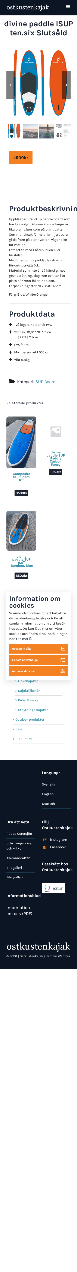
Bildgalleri (14, 868)
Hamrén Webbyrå (58, 956)
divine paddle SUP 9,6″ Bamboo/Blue (22, 561)
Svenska (48, 784)
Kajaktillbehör (29, 691)
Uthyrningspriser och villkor (19, 845)
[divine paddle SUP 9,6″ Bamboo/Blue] (21, 513)
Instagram (58, 839)
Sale (18, 729)
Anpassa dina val (23, 671)
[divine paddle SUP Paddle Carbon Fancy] (56, 419)
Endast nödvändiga (25, 660)
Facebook (58, 847)
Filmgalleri (14, 877)
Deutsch (48, 804)
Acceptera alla (21, 648)
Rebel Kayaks (28, 700)
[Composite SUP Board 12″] (21, 419)
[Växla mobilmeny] (68, 6)
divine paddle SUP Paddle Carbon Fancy (55, 458)
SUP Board (46, 381)
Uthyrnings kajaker (33, 710)
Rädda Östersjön (19, 834)
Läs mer (22, 639)
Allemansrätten (18, 858)
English (48, 794)
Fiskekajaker (28, 681)
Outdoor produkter (29, 719)
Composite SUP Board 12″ (21, 477)
